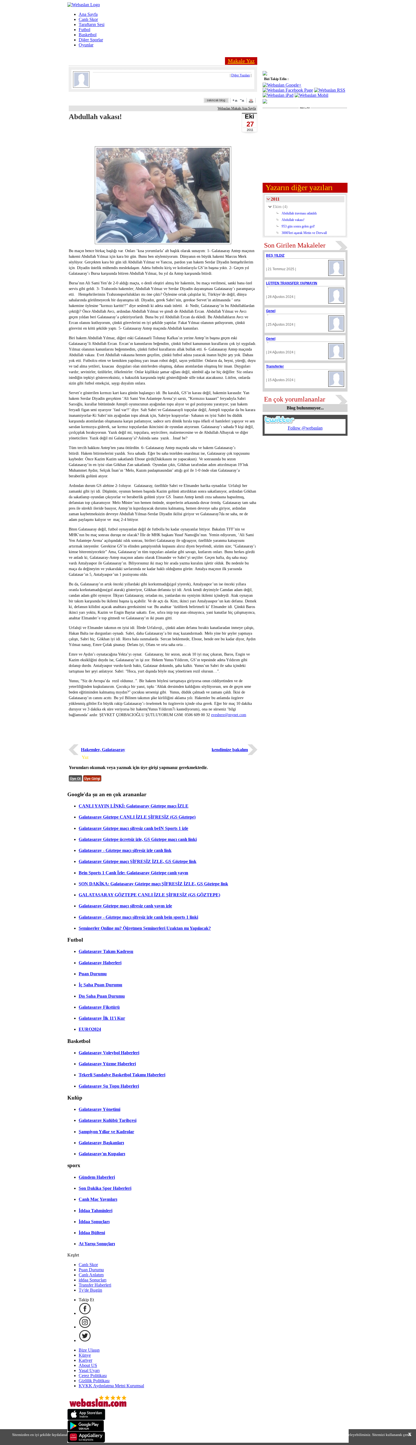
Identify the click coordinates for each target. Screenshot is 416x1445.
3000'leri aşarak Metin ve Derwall (304, 233)
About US (88, 1365)
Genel (270, 311)
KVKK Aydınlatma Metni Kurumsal (111, 1385)
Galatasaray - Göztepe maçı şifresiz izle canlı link (125, 850)
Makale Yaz (241, 61)
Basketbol (88, 34)
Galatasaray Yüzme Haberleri (107, 1063)
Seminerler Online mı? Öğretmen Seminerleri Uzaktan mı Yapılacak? (145, 928)
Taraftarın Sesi (91, 24)
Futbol (84, 29)
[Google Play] (85, 1429)
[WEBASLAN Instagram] (85, 1326)
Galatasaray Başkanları (101, 1142)
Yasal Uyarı (89, 1370)
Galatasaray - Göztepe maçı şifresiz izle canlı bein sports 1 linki (138, 917)
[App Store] (86, 1418)
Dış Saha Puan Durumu (102, 996)
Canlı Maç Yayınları (98, 1199)
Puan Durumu (93, 973)
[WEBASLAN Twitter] (85, 1340)
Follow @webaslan (305, 428)
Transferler (275, 366)
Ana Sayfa (88, 14)
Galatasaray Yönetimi (99, 1109)
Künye (85, 1355)
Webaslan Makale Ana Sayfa (237, 108)
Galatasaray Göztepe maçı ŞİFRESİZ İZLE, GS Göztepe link (137, 861)
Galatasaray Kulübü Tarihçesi (107, 1120)
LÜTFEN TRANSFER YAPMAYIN (291, 283)
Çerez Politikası (93, 1375)
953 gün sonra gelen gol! (298, 226)
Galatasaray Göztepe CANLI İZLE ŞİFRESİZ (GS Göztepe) (137, 817)
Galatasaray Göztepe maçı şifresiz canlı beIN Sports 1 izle (133, 828)
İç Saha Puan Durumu (100, 984)
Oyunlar (86, 44)
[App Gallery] (86, 1441)
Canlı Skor (88, 19)
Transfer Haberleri (95, 1285)
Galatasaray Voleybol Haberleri (109, 1052)
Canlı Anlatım (91, 1274)
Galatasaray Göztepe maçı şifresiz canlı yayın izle (125, 905)
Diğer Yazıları (240, 75)
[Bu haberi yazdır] (251, 101)
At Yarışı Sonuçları (97, 1243)
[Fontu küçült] (242, 100)
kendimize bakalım (230, 749)
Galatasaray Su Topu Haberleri (109, 1086)
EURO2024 (90, 1029)
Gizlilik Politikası (94, 1380)
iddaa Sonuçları (92, 1279)
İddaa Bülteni (92, 1232)
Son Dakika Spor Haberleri (105, 1188)
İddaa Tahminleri (95, 1210)
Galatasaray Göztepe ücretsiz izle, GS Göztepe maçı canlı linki (138, 839)
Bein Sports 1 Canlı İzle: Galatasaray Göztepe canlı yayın (133, 872)
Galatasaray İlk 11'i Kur (102, 1018)
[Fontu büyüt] (235, 100)
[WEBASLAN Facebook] (85, 1313)
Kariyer (85, 1360)
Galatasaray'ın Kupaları (102, 1153)
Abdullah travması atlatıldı (299, 213)
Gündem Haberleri (97, 1177)
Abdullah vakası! (293, 220)
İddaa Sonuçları (94, 1221)
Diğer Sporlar (91, 39)
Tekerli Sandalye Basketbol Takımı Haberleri (122, 1074)
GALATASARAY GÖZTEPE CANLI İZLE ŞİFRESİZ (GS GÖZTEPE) (149, 894)
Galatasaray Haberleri (100, 962)
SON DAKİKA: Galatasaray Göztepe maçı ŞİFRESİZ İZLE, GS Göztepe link (153, 883)
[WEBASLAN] (83, 4)
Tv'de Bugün (90, 1290)
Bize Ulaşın (89, 1350)
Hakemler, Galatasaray (103, 749)
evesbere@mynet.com (228, 715)
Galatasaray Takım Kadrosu (106, 951)
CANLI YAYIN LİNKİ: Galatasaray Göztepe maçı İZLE (133, 806)
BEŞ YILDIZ (275, 255)
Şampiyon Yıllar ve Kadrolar (106, 1131)
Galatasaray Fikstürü (99, 1007)
